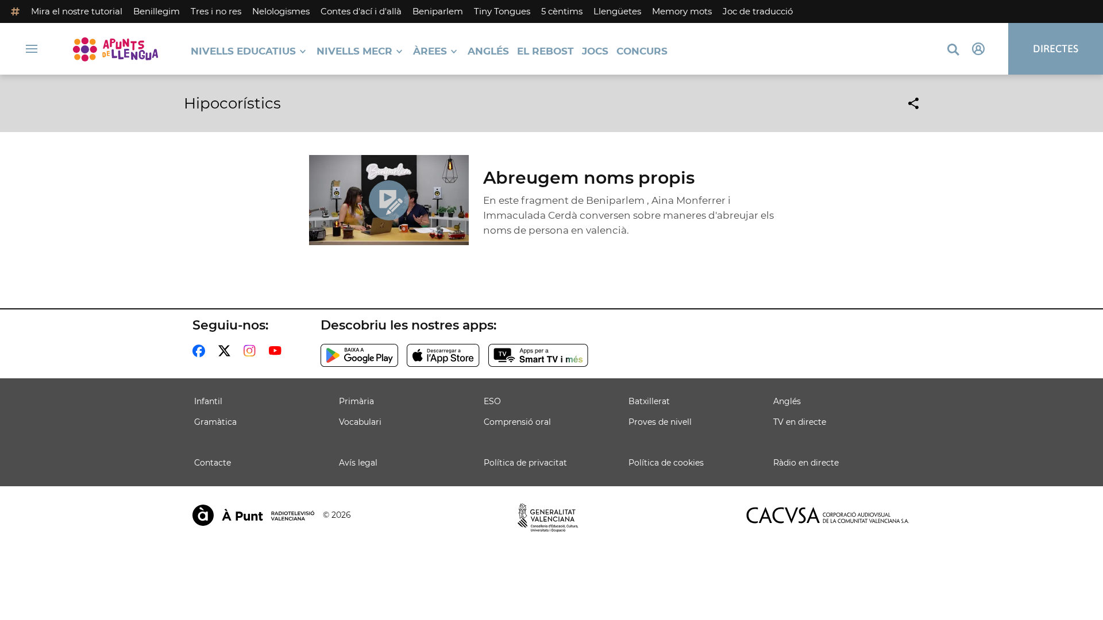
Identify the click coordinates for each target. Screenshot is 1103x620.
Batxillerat (649, 401)
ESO (492, 401)
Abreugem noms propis (589, 178)
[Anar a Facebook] (201, 351)
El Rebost (545, 51)
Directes (1055, 48)
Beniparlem (437, 11)
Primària (356, 401)
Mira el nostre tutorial (76, 11)
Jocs (595, 51)
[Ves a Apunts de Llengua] (115, 49)
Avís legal (358, 463)
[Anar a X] (226, 351)
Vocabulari (360, 422)
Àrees (430, 51)
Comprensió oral (517, 422)
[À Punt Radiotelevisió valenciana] (253, 515)
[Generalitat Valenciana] (548, 517)
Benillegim (156, 11)
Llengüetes (617, 11)
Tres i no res (216, 11)
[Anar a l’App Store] (443, 355)
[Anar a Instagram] (252, 351)
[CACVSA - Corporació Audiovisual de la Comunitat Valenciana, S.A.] (828, 515)
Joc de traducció (758, 11)
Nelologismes (281, 11)
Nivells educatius (243, 51)
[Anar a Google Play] (359, 355)
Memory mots (682, 11)
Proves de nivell (660, 422)
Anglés (488, 51)
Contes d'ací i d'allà (361, 11)
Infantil (208, 401)
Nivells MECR (354, 51)
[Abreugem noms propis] (389, 200)
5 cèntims (562, 11)
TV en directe (799, 422)
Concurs (642, 51)
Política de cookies (666, 463)
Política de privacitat (525, 463)
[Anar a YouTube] (277, 351)
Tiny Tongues (502, 11)
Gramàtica (215, 422)
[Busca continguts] (953, 50)
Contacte (212, 463)
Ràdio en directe (806, 463)
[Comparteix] (913, 103)
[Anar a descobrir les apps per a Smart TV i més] (538, 355)
